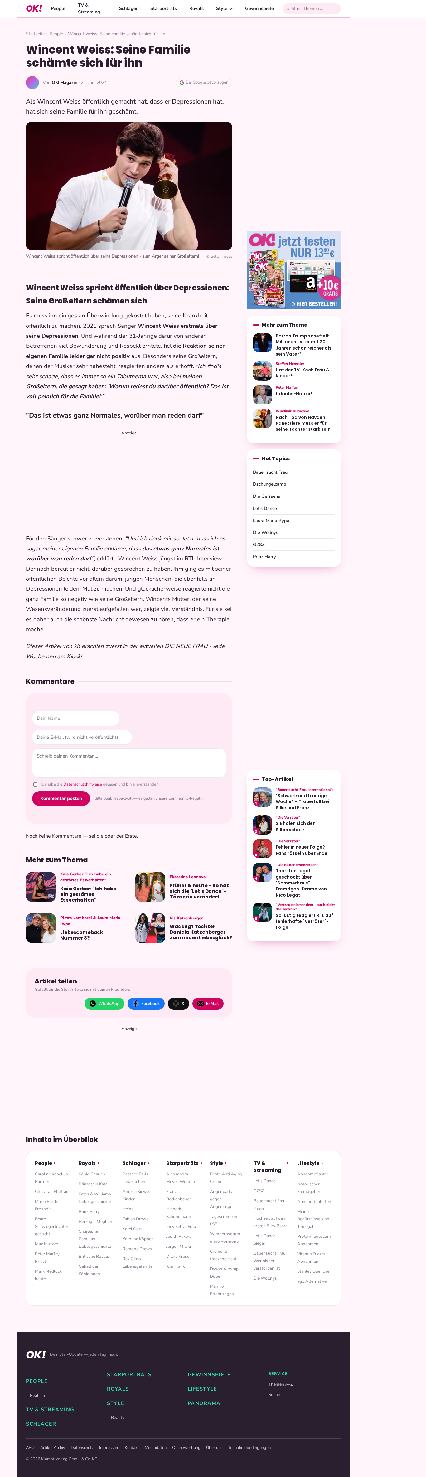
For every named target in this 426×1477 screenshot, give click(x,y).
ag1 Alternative (312, 1281)
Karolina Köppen (138, 1239)
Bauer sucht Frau (270, 472)
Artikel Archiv (52, 1447)
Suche (274, 1394)
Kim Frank (175, 1266)
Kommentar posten (61, 798)
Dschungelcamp (269, 484)
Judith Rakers (178, 1236)
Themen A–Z (281, 1384)
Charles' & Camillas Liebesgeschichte (95, 1238)
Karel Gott (132, 1229)
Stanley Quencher (314, 1271)
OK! (34, 8)
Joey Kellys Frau (181, 1226)
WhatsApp (108, 1003)
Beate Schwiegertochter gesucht (51, 1226)
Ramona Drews (137, 1249)
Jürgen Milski (178, 1246)
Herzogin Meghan (95, 1221)
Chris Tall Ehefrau (52, 1191)
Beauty (117, 1418)
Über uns (214, 1447)
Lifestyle (308, 1163)
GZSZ (259, 544)
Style (221, 8)
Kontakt (132, 1447)
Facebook (150, 1003)
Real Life (38, 1395)
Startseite (35, 34)
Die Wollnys (265, 532)
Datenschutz (82, 1447)
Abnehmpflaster (312, 1174)
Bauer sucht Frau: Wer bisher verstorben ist (270, 1260)
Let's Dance (265, 508)
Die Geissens (266, 496)
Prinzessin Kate (93, 1184)
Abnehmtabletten (314, 1201)
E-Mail (212, 1003)
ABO (30, 1447)
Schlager (128, 8)
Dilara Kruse (177, 1256)
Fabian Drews (135, 1219)
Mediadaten (156, 1447)
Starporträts (163, 8)
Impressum (109, 1447)
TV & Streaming (89, 8)
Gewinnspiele (259, 8)
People (58, 8)
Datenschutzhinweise (82, 784)
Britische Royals (94, 1256)
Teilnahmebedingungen (249, 1447)
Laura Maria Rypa (271, 520)
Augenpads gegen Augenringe (221, 1199)
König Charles (92, 1174)
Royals (196, 8)
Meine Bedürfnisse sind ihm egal (313, 1218)
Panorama (204, 1403)
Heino (128, 1209)
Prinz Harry (264, 557)
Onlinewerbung (186, 1447)
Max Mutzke (46, 1244)
